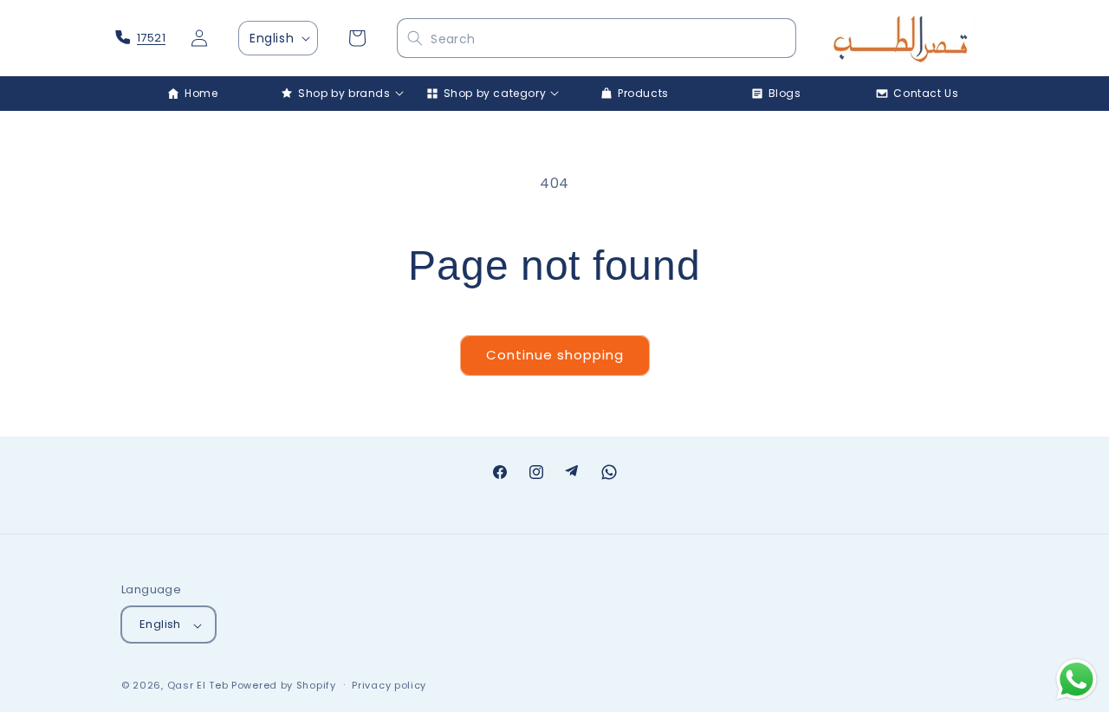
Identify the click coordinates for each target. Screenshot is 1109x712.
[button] (335, 93)
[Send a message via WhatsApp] (1076, 679)
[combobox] (596, 39)
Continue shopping (555, 355)
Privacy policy (389, 685)
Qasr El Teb (198, 686)
